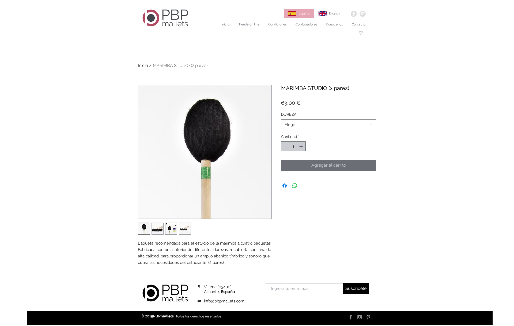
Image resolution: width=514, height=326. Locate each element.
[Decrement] (285, 146)
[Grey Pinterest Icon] (368, 317)
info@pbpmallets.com (224, 301)
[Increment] (301, 146)
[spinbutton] (293, 146)
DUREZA (290, 114)
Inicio (143, 65)
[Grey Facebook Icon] (351, 317)
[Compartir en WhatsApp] (295, 185)
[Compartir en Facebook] (284, 185)
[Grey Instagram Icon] (359, 317)
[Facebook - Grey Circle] (354, 14)
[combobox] (328, 124)
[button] (361, 33)
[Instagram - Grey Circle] (363, 14)
